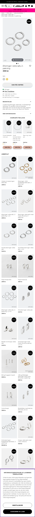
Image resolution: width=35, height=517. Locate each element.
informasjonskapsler (9, 497)
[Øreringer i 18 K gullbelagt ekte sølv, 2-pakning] (7, 79)
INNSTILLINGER (17, 505)
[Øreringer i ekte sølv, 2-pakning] (4, 79)
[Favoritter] (29, 6)
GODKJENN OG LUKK (17, 511)
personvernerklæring (9, 495)
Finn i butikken (9, 91)
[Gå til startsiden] (17, 6)
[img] (16, 63)
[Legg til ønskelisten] (30, 66)
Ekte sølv (9, 13)
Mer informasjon (9, 113)
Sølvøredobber (18, 13)
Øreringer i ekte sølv (7, 14)
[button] (26, 6)
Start (2, 13)
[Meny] (2, 6)
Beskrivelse (7, 101)
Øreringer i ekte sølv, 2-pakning (11, 16)
